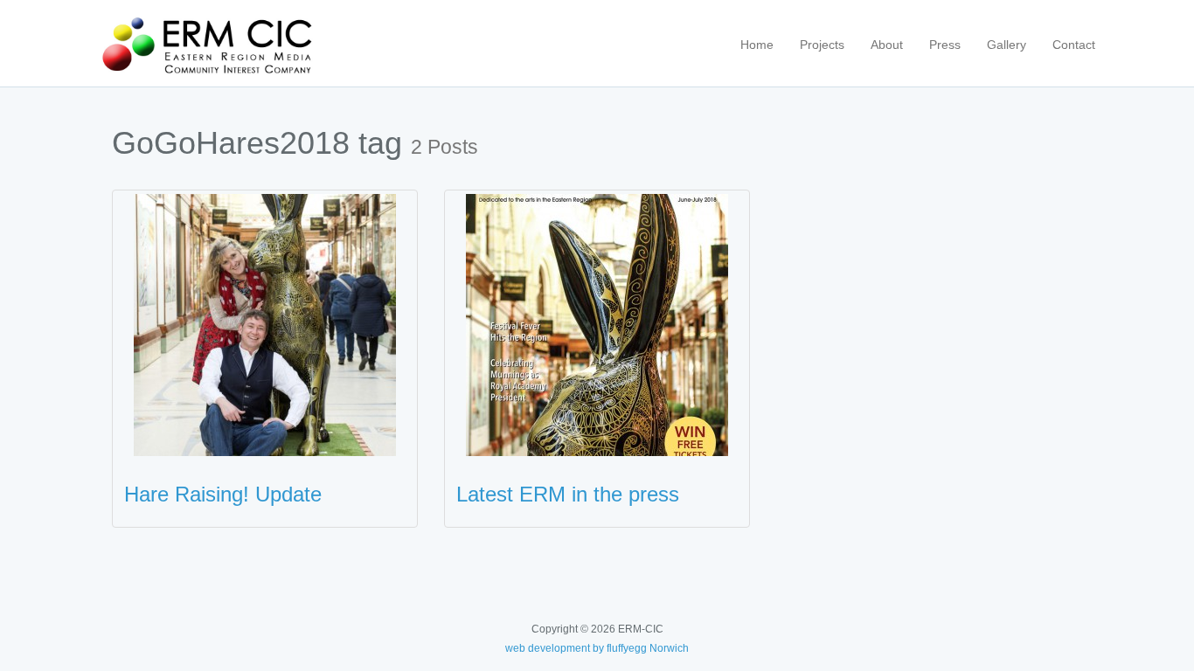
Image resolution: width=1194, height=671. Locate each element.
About (887, 45)
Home (757, 45)
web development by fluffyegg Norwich (597, 648)
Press (945, 45)
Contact (1073, 45)
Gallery (1006, 45)
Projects (822, 45)
